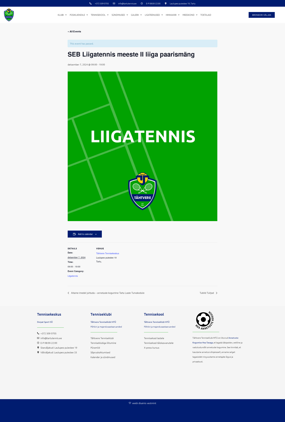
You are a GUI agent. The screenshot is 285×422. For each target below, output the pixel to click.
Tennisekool (98, 14)
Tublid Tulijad (207, 293)
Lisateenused (152, 14)
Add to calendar (85, 234)
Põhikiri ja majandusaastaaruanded (106, 326)
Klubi (61, 14)
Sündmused (118, 14)
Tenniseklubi (101, 314)
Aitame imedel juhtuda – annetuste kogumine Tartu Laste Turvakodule (107, 293)
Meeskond (188, 14)
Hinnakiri (171, 14)
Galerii (135, 14)
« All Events (74, 31)
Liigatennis (73, 275)
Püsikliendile (77, 14)
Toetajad (205, 14)
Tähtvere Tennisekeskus (107, 253)
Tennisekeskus (49, 314)
